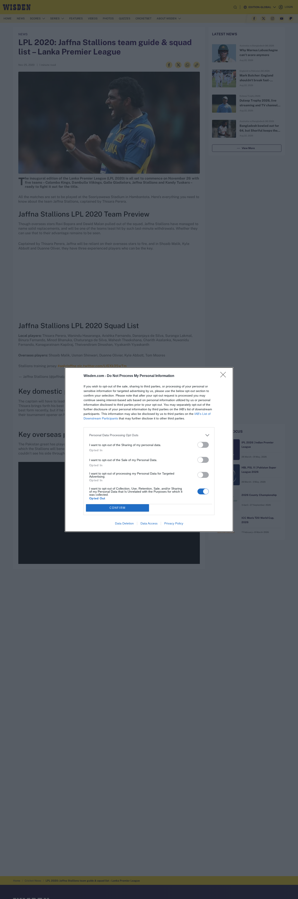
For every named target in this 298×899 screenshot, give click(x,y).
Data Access (149, 523)
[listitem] (149, 435)
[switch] (203, 445)
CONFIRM (118, 507)
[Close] (224, 376)
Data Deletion (124, 523)
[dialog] (149, 450)
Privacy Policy (173, 523)
